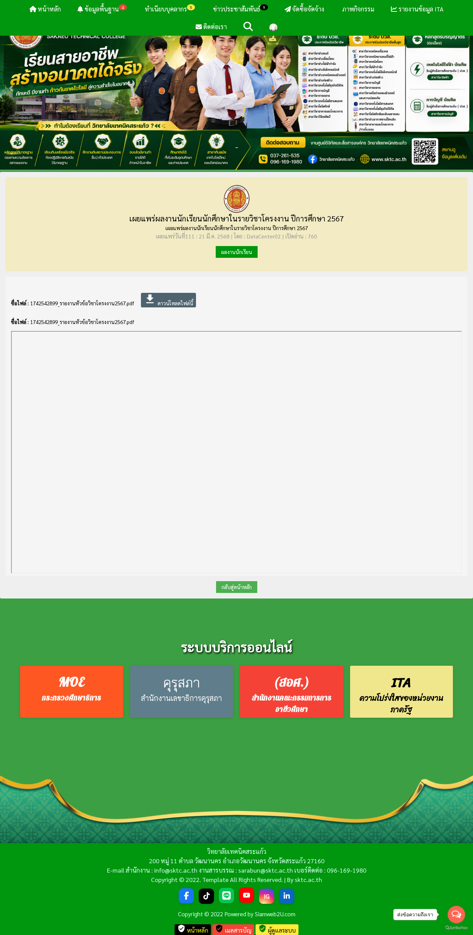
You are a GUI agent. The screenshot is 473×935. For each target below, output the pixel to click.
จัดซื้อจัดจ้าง (307, 9)
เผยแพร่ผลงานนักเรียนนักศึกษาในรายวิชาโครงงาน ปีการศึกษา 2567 (236, 218)
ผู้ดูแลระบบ (277, 929)
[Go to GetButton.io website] (456, 928)
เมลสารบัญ (233, 929)
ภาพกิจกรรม (357, 9)
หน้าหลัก (48, 9)
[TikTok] (206, 896)
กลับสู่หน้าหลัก (237, 587)
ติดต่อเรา (214, 26)
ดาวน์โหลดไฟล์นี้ (168, 299)
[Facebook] (186, 895)
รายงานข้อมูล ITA (420, 9)
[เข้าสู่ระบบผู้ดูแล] (273, 27)
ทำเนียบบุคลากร (167, 9)
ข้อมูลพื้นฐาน (103, 9)
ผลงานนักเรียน (236, 251)
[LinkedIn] (286, 896)
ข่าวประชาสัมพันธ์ (239, 9)
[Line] (226, 895)
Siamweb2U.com (275, 914)
